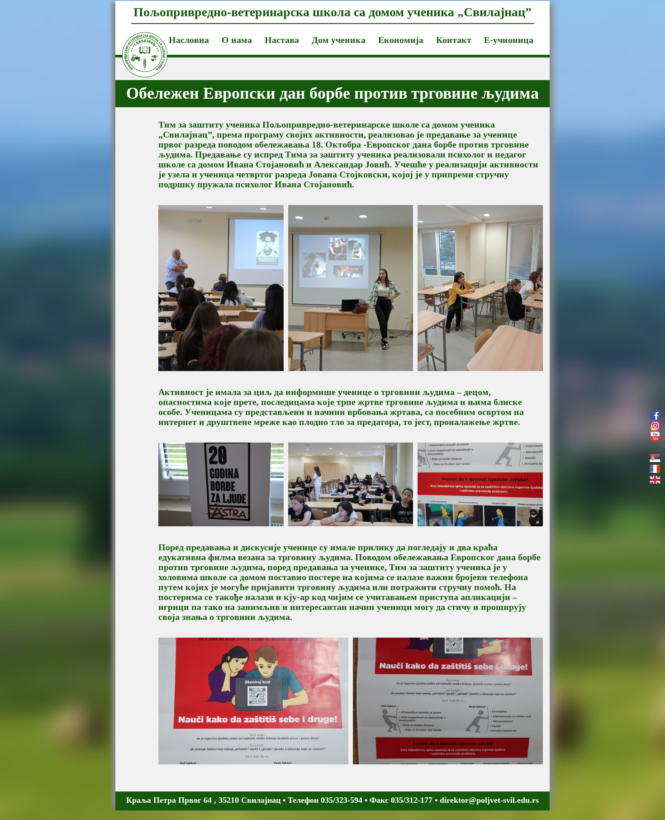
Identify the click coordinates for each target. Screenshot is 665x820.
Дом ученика (339, 40)
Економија (400, 40)
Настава (282, 40)
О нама (237, 40)
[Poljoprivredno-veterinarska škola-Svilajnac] (138, 43)
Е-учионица (508, 40)
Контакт (453, 40)
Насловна (189, 40)
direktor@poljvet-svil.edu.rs (489, 800)
